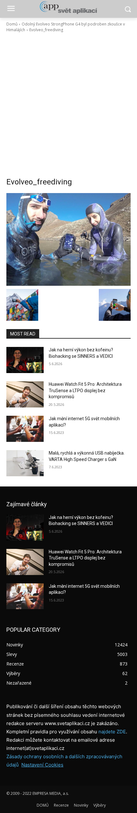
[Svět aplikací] (68, 7)
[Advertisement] (68, 104)
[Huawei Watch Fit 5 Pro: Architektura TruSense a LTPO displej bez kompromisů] (25, 394)
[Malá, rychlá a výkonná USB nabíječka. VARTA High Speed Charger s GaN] (25, 463)
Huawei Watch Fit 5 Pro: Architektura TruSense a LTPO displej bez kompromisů (85, 390)
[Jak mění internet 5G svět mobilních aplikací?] (25, 429)
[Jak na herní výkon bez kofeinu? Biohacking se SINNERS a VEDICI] (25, 360)
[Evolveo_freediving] (68, 239)
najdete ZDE (112, 732)
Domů (12, 24)
